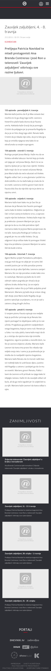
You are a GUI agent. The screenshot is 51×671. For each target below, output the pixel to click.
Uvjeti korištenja (32, 664)
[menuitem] (41, 4)
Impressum (15, 664)
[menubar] (41, 4)
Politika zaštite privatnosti (25, 666)
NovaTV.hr (26, 3)
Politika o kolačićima (12, 668)
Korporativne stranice (38, 668)
